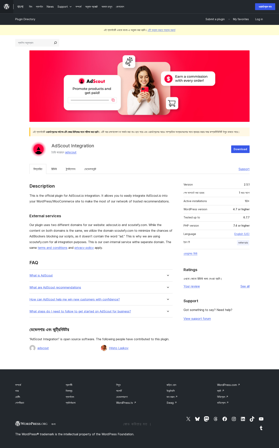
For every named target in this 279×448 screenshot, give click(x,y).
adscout (70, 152)
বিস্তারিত (37, 169)
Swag (172, 402)
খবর (17, 390)
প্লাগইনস (70, 396)
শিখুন (118, 384)
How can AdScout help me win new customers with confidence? (74, 299)
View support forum (197, 318)
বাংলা (53, 424)
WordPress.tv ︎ (126, 402)
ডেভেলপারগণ (122, 396)
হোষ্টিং (17, 396)
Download (240, 149)
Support (244, 169)
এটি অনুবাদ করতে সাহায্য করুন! (161, 30)
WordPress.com (228, 384)
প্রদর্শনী (69, 384)
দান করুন (172, 396)
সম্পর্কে (18, 384)
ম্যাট (220, 390)
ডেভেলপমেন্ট (90, 169)
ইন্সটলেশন (70, 169)
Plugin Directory (25, 19)
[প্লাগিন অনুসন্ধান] (55, 43)
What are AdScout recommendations (55, 287)
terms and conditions (52, 248)
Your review (192, 286)
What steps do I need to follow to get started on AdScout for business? (80, 311)
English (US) (242, 233)
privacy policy (84, 248)
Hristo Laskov (118, 348)
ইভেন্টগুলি (171, 390)
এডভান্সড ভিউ (190, 253)
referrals (243, 242)
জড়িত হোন (171, 384)
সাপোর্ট (119, 390)
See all (245, 286)
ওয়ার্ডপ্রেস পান (265, 6)
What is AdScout (41, 275)
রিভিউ (54, 169)
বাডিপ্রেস (223, 402)
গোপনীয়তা (19, 402)
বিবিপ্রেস (222, 396)
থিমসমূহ (69, 390)
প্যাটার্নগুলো (71, 402)
